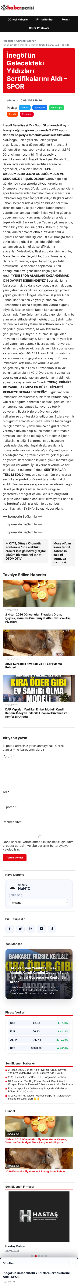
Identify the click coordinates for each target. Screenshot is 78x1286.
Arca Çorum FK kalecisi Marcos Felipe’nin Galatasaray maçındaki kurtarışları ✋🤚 (39, 1097)
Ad (6, 792)
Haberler (8, 40)
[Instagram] (31, 929)
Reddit (12, 114)
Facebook (39, 107)
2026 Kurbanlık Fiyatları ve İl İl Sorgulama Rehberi (37, 1076)
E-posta (10, 807)
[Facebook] (9, 929)
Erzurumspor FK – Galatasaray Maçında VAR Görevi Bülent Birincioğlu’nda (38, 1090)
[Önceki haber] (58, 955)
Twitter (24, 107)
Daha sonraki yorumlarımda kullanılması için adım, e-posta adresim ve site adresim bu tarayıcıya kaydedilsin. (38, 845)
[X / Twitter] (20, 929)
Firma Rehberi (45, 19)
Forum (66, 19)
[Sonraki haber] (66, 955)
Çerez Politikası (39, 28)
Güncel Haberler (18, 19)
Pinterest (26, 114)
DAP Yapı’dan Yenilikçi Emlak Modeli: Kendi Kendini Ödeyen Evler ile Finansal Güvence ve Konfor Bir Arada (40, 1083)
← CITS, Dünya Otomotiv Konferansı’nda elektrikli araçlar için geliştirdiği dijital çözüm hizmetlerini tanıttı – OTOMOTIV (25, 550)
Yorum (9, 756)
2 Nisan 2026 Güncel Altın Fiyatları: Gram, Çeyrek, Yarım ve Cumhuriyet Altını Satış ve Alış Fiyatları (37, 1071)
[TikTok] (52, 929)
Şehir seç (15, 895)
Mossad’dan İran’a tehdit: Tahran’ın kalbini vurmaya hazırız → (62, 552)
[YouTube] (41, 929)
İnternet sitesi (12, 822)
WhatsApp (56, 107)
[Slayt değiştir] (32, 1256)
